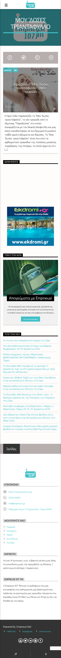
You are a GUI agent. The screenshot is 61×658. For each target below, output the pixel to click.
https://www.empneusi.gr (20, 491)
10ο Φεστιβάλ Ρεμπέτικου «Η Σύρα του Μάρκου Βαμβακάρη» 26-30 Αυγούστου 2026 (27, 347)
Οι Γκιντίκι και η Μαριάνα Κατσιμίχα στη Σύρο (26, 340)
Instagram (12, 530)
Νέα (15, 70)
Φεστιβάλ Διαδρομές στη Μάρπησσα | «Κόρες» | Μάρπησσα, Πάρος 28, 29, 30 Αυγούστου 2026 (28, 407)
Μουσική (7, 70)
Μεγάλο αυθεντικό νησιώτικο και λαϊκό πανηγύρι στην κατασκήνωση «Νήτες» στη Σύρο (28, 387)
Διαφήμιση (27, 631)
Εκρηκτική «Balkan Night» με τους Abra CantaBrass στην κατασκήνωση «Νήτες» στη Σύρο (29, 379)
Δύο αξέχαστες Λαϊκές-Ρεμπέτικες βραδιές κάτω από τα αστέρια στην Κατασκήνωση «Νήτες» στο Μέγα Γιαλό (29, 417)
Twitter (10, 534)
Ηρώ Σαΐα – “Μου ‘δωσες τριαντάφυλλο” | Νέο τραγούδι (31, 88)
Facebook (11, 526)
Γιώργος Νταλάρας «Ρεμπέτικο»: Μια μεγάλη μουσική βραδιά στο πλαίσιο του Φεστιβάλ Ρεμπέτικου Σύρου (30, 427)
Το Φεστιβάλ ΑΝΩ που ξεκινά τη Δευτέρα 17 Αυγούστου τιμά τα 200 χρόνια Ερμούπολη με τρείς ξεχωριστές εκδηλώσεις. (29, 368)
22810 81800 (14, 497)
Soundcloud (12, 538)
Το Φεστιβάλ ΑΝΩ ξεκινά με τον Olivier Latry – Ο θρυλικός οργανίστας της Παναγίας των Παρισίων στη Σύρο (29, 397)
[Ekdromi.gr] (30, 226)
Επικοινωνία (45, 631)
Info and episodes (30, 319)
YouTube (10, 542)
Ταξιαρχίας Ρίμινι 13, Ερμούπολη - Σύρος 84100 (30, 509)
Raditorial (11, 631)
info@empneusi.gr (16, 503)
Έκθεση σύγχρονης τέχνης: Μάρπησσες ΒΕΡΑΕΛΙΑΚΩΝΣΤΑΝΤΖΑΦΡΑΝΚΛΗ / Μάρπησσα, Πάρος (27, 357)
